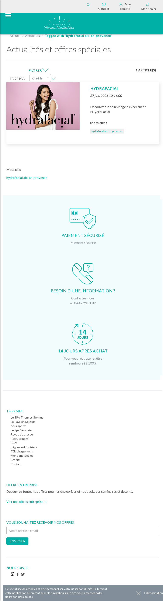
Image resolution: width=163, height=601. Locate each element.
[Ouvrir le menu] (8, 15)
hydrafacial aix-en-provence (107, 131)
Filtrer (35, 70)
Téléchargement (22, 451)
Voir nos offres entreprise (24, 501)
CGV (14, 443)
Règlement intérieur (24, 447)
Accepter (138, 593)
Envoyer (17, 541)
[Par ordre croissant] (54, 78)
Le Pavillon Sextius (23, 421)
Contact (103, 8)
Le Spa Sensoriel (21, 430)
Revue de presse (22, 434)
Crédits (16, 460)
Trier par (17, 78)
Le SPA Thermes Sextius (27, 417)
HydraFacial (104, 88)
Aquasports (18, 426)
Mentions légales (22, 455)
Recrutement (19, 438)
